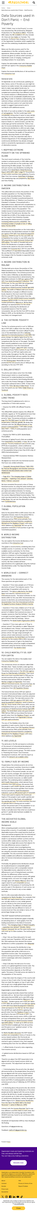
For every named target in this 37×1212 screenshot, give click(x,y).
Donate (4, 1186)
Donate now (18, 1163)
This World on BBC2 (19, 33)
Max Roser (31, 178)
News (8, 8)
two (12, 37)
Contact (4, 1183)
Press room (5, 1189)
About (3, 1180)
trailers (16, 37)
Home (3, 8)
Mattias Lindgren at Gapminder (12, 682)
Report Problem (23, 1186)
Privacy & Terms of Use (25, 1183)
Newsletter (5, 1192)
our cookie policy (19, 1203)
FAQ (19, 1180)
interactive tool (9, 73)
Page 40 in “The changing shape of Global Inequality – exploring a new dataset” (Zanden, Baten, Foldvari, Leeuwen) (17, 479)
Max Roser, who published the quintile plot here (17, 800)
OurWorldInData (10, 501)
